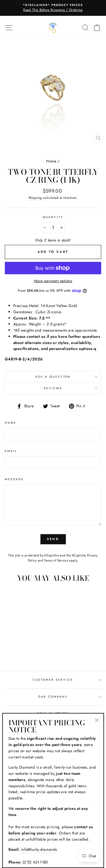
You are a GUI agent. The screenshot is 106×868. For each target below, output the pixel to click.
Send (53, 539)
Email (11, 451)
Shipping (35, 197)
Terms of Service (56, 560)
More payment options (53, 281)
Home (51, 161)
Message (14, 479)
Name (10, 423)
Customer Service (53, 680)
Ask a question (53, 377)
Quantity (53, 217)
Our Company (53, 697)
